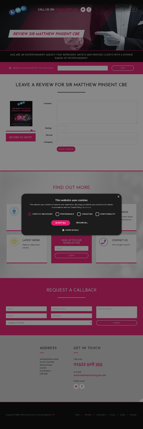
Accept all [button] (60, 223)
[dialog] (72, 214)
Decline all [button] (82, 222)
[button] (71, 230)
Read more (86, 207)
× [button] (118, 197)
